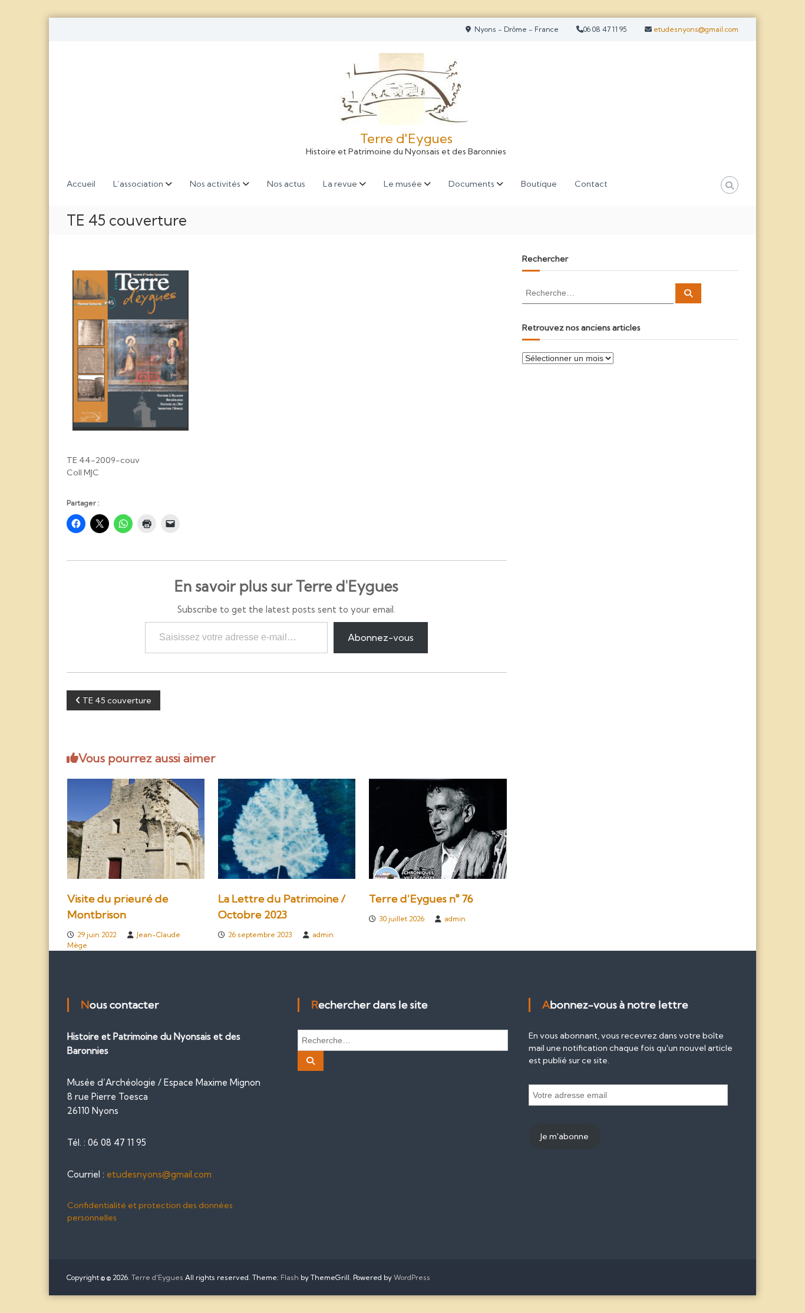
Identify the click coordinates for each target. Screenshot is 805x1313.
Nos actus (286, 183)
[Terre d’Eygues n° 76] (437, 828)
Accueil (81, 183)
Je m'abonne (564, 1136)
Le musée (403, 183)
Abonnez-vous (381, 637)
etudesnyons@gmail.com (695, 29)
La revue (340, 183)
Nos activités (215, 183)
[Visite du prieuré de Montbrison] (135, 828)
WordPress (412, 1277)
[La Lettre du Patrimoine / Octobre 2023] (286, 828)
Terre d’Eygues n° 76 (421, 898)
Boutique (539, 183)
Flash (290, 1277)
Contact (591, 183)
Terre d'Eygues (406, 138)
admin (323, 934)
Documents (471, 183)
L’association (138, 183)
